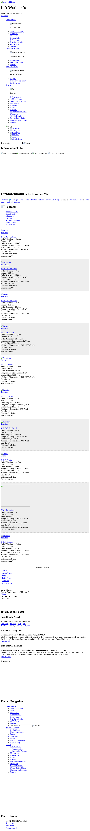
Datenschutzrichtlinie (18, 118)
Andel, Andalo (7, 583)
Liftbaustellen (15, 38)
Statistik (13, 46)
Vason (4, 570)
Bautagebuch (15, 60)
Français (16, 133)
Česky (16, 137)
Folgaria (5, 576)
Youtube (13, 624)
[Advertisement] (45, 172)
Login (13, 79)
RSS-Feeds (15, 105)
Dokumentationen (17, 63)
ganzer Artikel (6, 641)
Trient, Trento (7, 573)
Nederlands (18, 139)
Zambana (5, 581)
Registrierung (15, 83)
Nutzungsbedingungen (19, 120)
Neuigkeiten (15, 103)
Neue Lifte (14, 36)
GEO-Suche (15, 44)
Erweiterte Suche (17, 42)
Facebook (4, 624)
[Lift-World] (8, 2)
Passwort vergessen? (18, 81)
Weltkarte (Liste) (17, 32)
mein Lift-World (12, 67)
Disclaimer (14, 114)
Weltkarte (14, 34)
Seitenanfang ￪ (11, 828)
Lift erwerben (15, 747)
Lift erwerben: (15, 97)
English (17, 131)
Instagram (21, 624)
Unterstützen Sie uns (18, 112)
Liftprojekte (14, 40)
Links (12, 108)
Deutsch (17, 128)
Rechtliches (10, 823)
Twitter (3, 626)
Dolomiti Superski (76, 200)
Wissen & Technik (12, 48)
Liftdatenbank (11, 20)
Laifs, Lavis (6, 578)
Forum (13, 65)
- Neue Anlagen (17, 99)
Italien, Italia (24, 200)
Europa (15, 200)
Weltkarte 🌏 (6, 200)
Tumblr (18, 626)
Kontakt (13, 110)
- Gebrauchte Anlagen (19, 101)
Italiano (16, 135)
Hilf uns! (4, 594)
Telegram (26, 626)
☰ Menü (4, 16)
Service (8, 85)
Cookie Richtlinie (16, 116)
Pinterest (11, 626)
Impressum (14, 122)
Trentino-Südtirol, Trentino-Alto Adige (45, 200)
